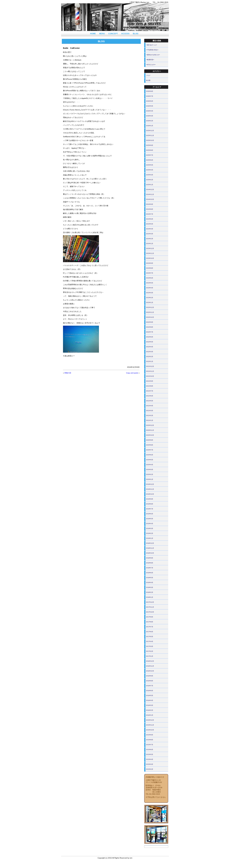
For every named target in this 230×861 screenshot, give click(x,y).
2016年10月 (150, 671)
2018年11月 (150, 548)
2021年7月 (149, 391)
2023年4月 (149, 288)
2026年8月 (149, 91)
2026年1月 (149, 126)
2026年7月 (149, 96)
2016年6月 (149, 690)
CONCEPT (113, 34)
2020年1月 (149, 479)
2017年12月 (150, 602)
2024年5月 (149, 224)
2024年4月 (149, 229)
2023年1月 (149, 302)
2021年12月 (150, 366)
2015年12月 (150, 720)
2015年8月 (149, 740)
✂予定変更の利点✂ (152, 50)
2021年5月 (149, 401)
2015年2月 (149, 769)
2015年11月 (150, 725)
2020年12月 (150, 425)
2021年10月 (150, 376)
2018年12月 (150, 543)
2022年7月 (149, 332)
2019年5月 (149, 519)
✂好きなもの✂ (151, 64)
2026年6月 (149, 101)
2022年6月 (149, 337)
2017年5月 (149, 636)
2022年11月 (150, 312)
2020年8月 (149, 445)
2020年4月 (149, 464)
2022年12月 (150, 307)
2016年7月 (149, 686)
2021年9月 (149, 381)
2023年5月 (149, 283)
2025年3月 (149, 175)
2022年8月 (149, 327)
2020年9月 (149, 440)
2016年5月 (149, 695)
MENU (102, 34)
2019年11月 (150, 489)
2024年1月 (149, 243)
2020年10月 (150, 435)
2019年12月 (150, 484)
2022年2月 (149, 356)
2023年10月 (150, 258)
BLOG (135, 34)
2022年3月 (149, 351)
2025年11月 (150, 135)
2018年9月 (149, 558)
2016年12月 (150, 661)
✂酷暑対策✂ (150, 60)
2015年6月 (149, 749)
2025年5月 (149, 165)
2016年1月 (149, 715)
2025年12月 (150, 130)
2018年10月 (150, 553)
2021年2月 (149, 415)
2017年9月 (149, 617)
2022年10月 (150, 317)
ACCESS (125, 34)
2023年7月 (149, 273)
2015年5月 (149, 754)
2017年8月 (149, 622)
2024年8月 (149, 209)
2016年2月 (149, 710)
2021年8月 (149, 386)
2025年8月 (149, 150)
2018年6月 (149, 573)
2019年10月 (150, 494)
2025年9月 (149, 145)
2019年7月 (149, 509)
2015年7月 (149, 744)
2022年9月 (149, 322)
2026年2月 (149, 121)
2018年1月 (149, 597)
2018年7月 (149, 568)
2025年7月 (149, 155)
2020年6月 (149, 455)
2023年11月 (150, 253)
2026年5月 (149, 106)
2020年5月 (149, 460)
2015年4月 (149, 759)
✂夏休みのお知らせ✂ (153, 55)
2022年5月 (149, 342)
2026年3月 (149, 116)
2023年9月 (149, 263)
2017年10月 (150, 612)
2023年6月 (149, 278)
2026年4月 (149, 111)
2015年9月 (149, 735)
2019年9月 (149, 499)
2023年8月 (149, 268)
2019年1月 (149, 538)
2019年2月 (149, 533)
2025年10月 (150, 140)
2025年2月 (149, 180)
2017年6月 (149, 632)
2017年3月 (149, 646)
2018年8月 (149, 563)
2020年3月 (149, 469)
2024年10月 (150, 199)
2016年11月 (150, 666)
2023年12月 (150, 248)
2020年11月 (150, 430)
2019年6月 (149, 514)
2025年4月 (149, 170)
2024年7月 (149, 214)
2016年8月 (149, 681)
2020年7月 (149, 450)
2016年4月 (149, 700)
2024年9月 (149, 204)
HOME (93, 34)
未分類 (148, 80)
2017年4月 (149, 641)
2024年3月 (149, 234)
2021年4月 (149, 406)
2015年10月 (150, 730)
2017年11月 (150, 607)
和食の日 (67, 373)
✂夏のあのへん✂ (151, 45)
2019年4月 (149, 523)
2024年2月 (149, 239)
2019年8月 (149, 504)
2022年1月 (149, 361)
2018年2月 (149, 592)
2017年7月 (149, 627)
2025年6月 (149, 160)
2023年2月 (149, 297)
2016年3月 (149, 705)
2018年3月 (149, 587)
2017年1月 (149, 656)
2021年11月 (150, 371)
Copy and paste (132, 373)
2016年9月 (149, 676)
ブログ (148, 75)
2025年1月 (149, 184)
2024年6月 (149, 219)
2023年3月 (149, 293)
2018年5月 (149, 577)
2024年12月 (150, 189)
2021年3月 (149, 410)
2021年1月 (149, 420)
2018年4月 (149, 582)
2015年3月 (149, 764)
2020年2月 (149, 474)
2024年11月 (150, 194)
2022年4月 (149, 347)
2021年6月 (149, 396)
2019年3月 (149, 528)
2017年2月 (149, 651)
